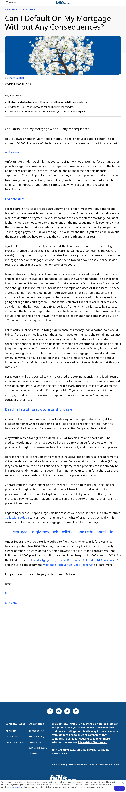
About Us (11, 731)
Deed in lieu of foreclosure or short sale (38, 409)
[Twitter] (67, 711)
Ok (119, 788)
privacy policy (16, 787)
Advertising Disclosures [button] (92, 742)
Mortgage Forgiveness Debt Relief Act (68, 565)
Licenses (34, 753)
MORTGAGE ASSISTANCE (20, 9)
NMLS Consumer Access (104, 764)
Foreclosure (15, 198)
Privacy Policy (36, 736)
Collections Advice (17, 517)
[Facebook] (50, 711)
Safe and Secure (38, 747)
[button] (11, 2)
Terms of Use (36, 731)
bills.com (11, 603)
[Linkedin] (76, 711)
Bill (7, 593)
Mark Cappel (16, 77)
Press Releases (14, 742)
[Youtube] (58, 711)
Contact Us (12, 736)
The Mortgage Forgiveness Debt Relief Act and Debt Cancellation (60, 531)
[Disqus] (63, 658)
